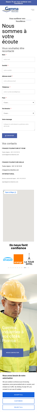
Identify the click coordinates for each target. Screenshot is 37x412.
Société (4, 65)
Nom (3, 55)
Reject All (18, 407)
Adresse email (7, 76)
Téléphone (5, 87)
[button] (32, 9)
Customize (18, 401)
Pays (4, 98)
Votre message (7, 119)
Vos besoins (6, 108)
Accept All (18, 394)
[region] (18, 392)
